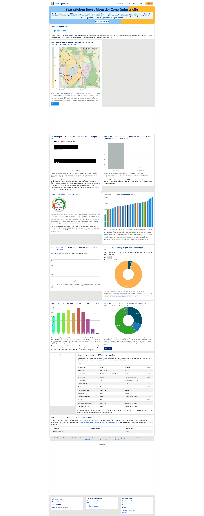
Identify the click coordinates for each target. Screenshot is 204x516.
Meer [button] (141, 3)
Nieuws (124, 503)
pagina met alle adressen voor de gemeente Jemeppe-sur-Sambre (98, 422)
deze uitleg (95, 221)
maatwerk (56, 346)
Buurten (54, 104)
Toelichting (108, 348)
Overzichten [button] (119, 3)
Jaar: (105, 257)
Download (149, 3)
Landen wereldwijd (92, 507)
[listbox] (109, 257)
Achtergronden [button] (131, 3)
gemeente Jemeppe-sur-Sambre (125, 296)
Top (119, 440)
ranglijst (69, 37)
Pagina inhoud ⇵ (103, 21)
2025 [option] (108, 257)
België (96, 183)
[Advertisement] (102, 122)
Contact (124, 512)
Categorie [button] (82, 364)
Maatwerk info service (129, 510)
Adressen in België (92, 503)
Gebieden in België (92, 501)
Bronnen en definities (128, 501)
